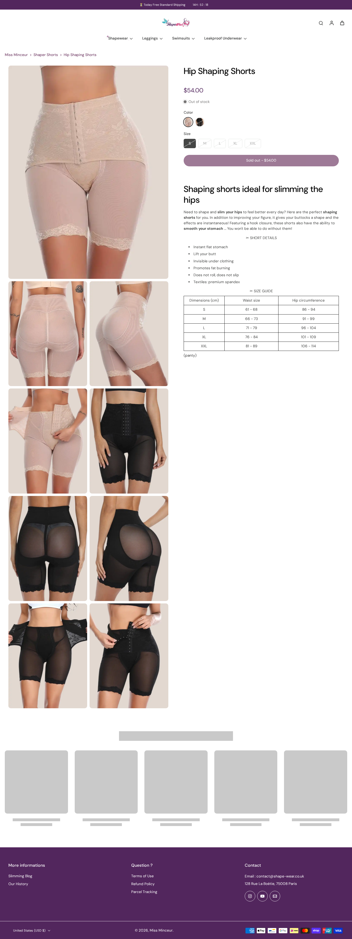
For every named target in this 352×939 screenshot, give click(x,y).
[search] (321, 23)
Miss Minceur (16, 54)
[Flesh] (188, 122)
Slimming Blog (20, 876)
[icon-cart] (342, 23)
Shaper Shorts (46, 54)
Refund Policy (143, 884)
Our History (18, 884)
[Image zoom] (88, 172)
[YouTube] (262, 896)
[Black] (199, 122)
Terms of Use (142, 876)
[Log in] (331, 23)
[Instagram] (250, 896)
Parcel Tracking (144, 891)
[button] (261, 160)
